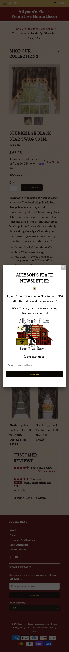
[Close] (63, 267)
